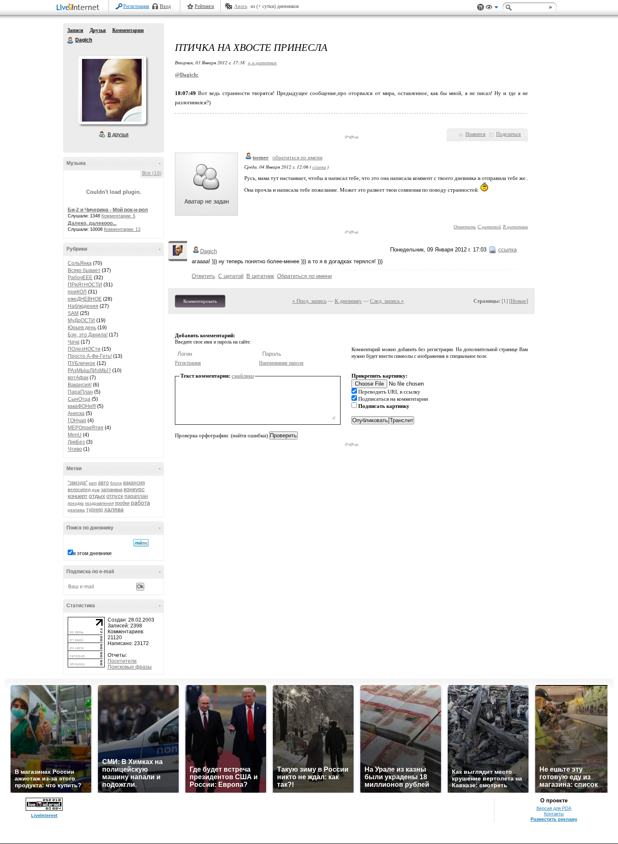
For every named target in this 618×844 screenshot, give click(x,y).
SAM (73, 313)
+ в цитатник (262, 62)
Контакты (554, 813)
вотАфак (78, 378)
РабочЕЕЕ (80, 277)
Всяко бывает (84, 270)
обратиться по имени (297, 157)
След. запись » (387, 301)
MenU (75, 435)
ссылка (319, 167)
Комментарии (128, 30)
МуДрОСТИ (81, 320)
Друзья (98, 30)
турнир (94, 510)
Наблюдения (83, 306)
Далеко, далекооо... (92, 223)
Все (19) (151, 173)
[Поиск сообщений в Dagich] (141, 543)
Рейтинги (204, 6)
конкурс (134, 489)
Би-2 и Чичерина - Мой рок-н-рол (108, 210)
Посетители (122, 661)
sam (93, 483)
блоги (116, 483)
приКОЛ (77, 292)
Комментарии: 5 (118, 215)
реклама (76, 510)
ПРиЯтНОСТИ (85, 285)
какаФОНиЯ (82, 406)
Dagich (70, 40)
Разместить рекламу (554, 819)
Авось (240, 6)
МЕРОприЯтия (85, 428)
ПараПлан (80, 392)
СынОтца (79, 399)
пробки (122, 502)
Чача (73, 342)
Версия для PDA (553, 808)
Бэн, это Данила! (88, 335)
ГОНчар (77, 420)
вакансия (134, 483)
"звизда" (77, 483)
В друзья (118, 135)
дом (96, 489)
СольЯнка (80, 263)
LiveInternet (79, 7)
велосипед (79, 489)
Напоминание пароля (281, 363)
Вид (492, 8)
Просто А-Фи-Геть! (90, 356)
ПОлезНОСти (84, 349)
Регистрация (136, 6)
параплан (136, 496)
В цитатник (515, 226)
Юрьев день (82, 328)
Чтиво (75, 449)
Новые (518, 301)
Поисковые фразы (130, 667)
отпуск (114, 496)
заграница (111, 489)
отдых (97, 495)
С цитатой (489, 226)
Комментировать (200, 301)
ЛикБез (76, 442)
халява (114, 509)
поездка (76, 503)
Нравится (475, 134)
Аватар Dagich (111, 90)
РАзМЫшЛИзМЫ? (89, 370)
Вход (165, 6)
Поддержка (480, 7)
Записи (75, 30)
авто (103, 483)
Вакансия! (80, 385)
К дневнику (348, 301)
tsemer (261, 157)
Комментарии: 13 (122, 229)
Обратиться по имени (304, 276)
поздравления (99, 503)
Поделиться (508, 134)
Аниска (76, 413)
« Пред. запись (309, 301)
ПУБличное (81, 363)
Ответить (465, 226)
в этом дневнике (92, 553)
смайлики (243, 376)
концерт (77, 496)
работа (140, 502)
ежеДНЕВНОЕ (85, 299)
